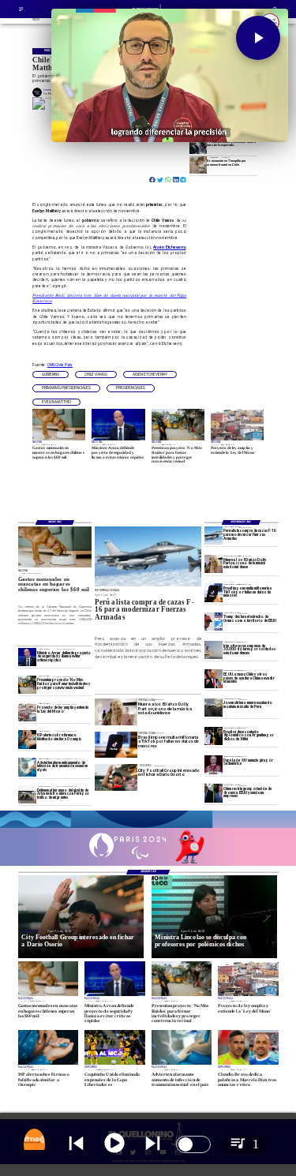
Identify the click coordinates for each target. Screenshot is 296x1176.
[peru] (213, 707)
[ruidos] (27, 685)
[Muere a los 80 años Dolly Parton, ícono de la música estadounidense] (213, 564)
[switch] (193, 1144)
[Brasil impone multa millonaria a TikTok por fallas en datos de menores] (213, 592)
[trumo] (213, 678)
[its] (27, 767)
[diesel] (198, 145)
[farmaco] (27, 739)
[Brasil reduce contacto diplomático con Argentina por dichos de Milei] (213, 736)
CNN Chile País (60, 364)
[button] (50, 375)
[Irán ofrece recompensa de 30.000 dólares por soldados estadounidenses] (213, 650)
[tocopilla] (198, 164)
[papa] (213, 764)
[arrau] (27, 657)
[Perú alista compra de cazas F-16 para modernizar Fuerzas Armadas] (213, 535)
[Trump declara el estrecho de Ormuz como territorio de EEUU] (213, 621)
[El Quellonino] (21, 11)
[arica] (27, 794)
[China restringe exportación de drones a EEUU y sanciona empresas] (213, 793)
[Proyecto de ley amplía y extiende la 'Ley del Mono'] (27, 712)
